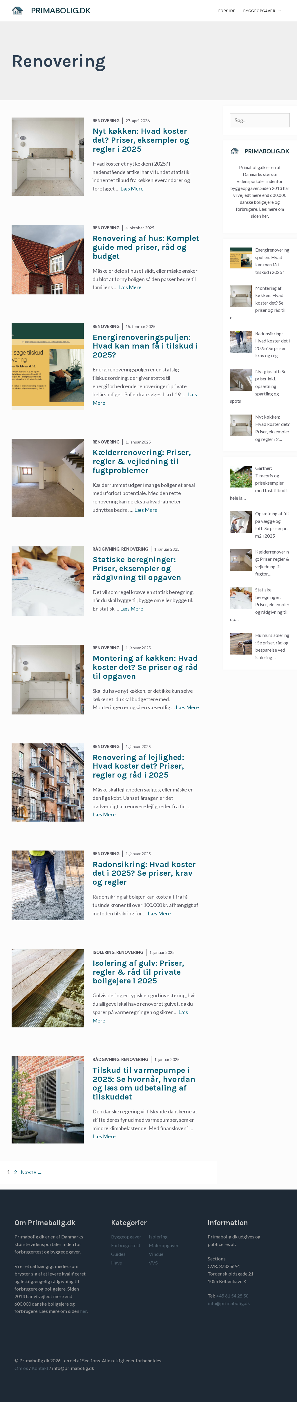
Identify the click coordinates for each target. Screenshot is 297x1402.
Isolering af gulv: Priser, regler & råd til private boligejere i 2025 (138, 972)
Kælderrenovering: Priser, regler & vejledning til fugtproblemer (142, 461)
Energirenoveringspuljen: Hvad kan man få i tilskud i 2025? (145, 346)
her (83, 1311)
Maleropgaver (164, 1245)
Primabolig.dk (60, 10)
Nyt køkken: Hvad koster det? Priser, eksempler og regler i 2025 (141, 140)
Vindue (156, 1254)
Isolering (158, 1236)
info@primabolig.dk (229, 1303)
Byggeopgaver (259, 10)
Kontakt (40, 1368)
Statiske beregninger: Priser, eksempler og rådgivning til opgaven (137, 568)
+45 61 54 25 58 (232, 1295)
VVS (153, 1262)
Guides (118, 1254)
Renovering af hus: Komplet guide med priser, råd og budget (146, 247)
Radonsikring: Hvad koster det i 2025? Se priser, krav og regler (144, 873)
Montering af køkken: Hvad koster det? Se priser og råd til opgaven (145, 667)
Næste (31, 1172)
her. (265, 216)
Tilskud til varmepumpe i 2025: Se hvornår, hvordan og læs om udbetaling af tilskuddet (144, 1083)
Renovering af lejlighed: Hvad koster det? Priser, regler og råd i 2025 (138, 766)
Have (116, 1262)
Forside (227, 10)
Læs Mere (132, 188)
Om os (21, 1368)
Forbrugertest (125, 1245)
